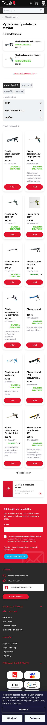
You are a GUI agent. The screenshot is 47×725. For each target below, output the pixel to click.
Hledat (41, 10)
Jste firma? (7, 622)
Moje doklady (8, 652)
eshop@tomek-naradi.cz (18, 576)
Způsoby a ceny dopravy (12, 630)
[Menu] (43, 3)
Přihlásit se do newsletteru (16, 556)
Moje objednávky (9, 648)
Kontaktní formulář (15, 596)
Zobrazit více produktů (24, 74)
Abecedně (20, 91)
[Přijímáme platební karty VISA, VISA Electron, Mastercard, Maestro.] (32, 675)
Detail (12, 187)
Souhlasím (35, 718)
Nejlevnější (27, 85)
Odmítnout (12, 718)
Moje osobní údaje (10, 643)
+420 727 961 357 (15, 581)
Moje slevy (7, 656)
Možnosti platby (9, 626)
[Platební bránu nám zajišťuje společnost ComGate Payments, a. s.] (15, 675)
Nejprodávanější (11, 85)
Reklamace (7, 617)
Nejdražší (8, 91)
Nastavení (23, 709)
